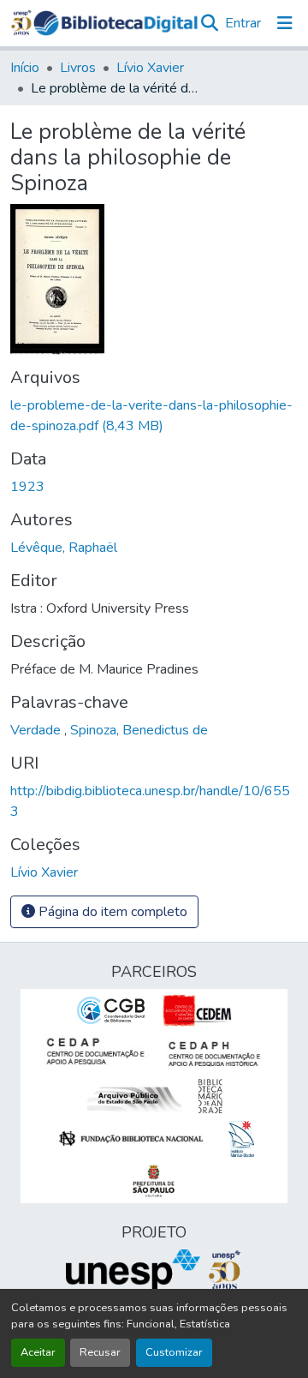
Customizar (174, 1352)
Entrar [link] (243, 23)
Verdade (37, 730)
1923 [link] (27, 486)
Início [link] (24, 67)
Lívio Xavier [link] (150, 67)
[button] (115, 23)
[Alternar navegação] (285, 23)
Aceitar (38, 1352)
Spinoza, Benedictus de (139, 730)
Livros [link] (78, 67)
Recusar (100, 1352)
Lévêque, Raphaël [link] (63, 547)
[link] (154, 415)
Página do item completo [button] (111, 911)
